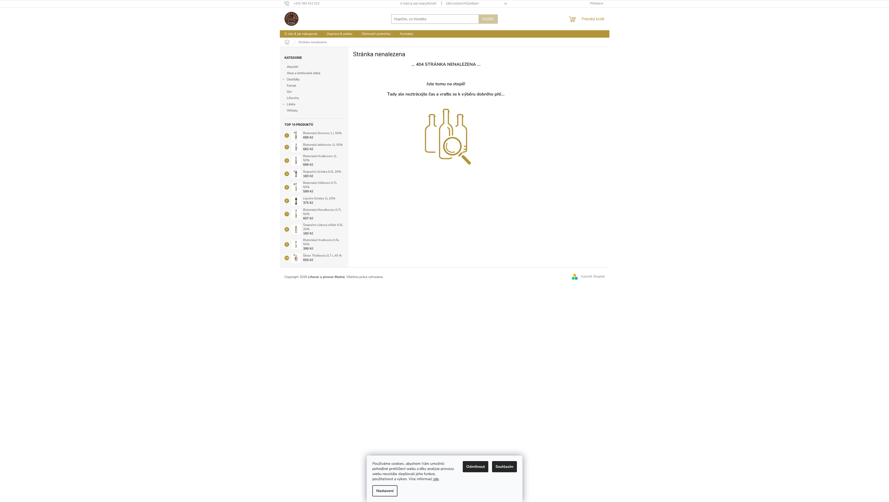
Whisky (292, 110)
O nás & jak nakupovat (418, 4)
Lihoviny (293, 98)
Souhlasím (504, 466)
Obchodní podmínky (462, 4)
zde (436, 479)
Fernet (291, 85)
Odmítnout (475, 466)
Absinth (292, 67)
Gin (289, 91)
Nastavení (384, 490)
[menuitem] (301, 34)
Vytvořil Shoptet (593, 276)
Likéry (291, 104)
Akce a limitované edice (303, 73)
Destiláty (293, 79)
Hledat (488, 19)
